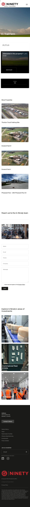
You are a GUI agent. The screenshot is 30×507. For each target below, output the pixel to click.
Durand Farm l (6, 169)
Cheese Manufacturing (7, 436)
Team (3, 431)
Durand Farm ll (6, 146)
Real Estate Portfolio (7, 434)
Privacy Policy (21, 284)
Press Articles (5, 440)
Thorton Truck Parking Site (10, 122)
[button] (26, 4)
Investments (5, 438)
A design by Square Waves (8, 481)
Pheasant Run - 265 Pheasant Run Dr (14, 193)
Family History (5, 429)
